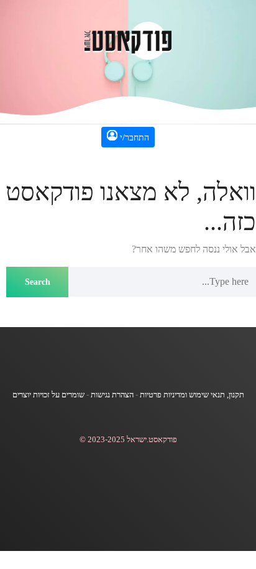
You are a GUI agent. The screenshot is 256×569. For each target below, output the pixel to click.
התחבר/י (133, 137)
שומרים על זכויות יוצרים (48, 395)
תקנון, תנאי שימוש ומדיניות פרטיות (192, 395)
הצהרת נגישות (112, 395)
